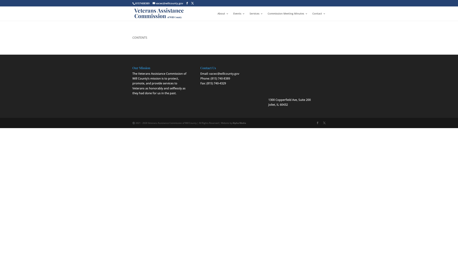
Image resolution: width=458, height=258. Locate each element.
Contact (317, 13)
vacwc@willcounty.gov (224, 74)
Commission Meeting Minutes (286, 13)
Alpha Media (239, 123)
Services (254, 13)
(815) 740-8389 (220, 78)
